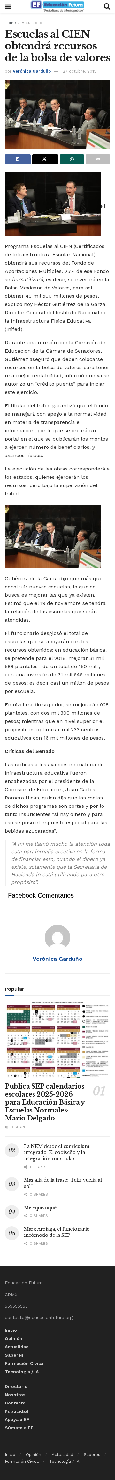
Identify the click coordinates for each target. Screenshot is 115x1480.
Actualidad (32, 22)
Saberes (14, 1355)
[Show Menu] (8, 6)
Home (10, 22)
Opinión (13, 1338)
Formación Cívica (24, 1363)
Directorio (16, 1386)
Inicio (11, 1330)
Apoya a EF (17, 1419)
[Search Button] (107, 6)
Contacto (15, 1402)
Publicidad (16, 1411)
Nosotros (15, 1394)
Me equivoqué (40, 1208)
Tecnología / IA (22, 1371)
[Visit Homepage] (57, 6)
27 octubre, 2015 (79, 71)
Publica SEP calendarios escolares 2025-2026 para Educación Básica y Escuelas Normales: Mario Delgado (45, 1102)
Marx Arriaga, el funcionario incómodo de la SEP (57, 1232)
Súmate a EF (19, 1427)
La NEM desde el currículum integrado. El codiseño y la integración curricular (56, 1152)
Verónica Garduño (32, 71)
